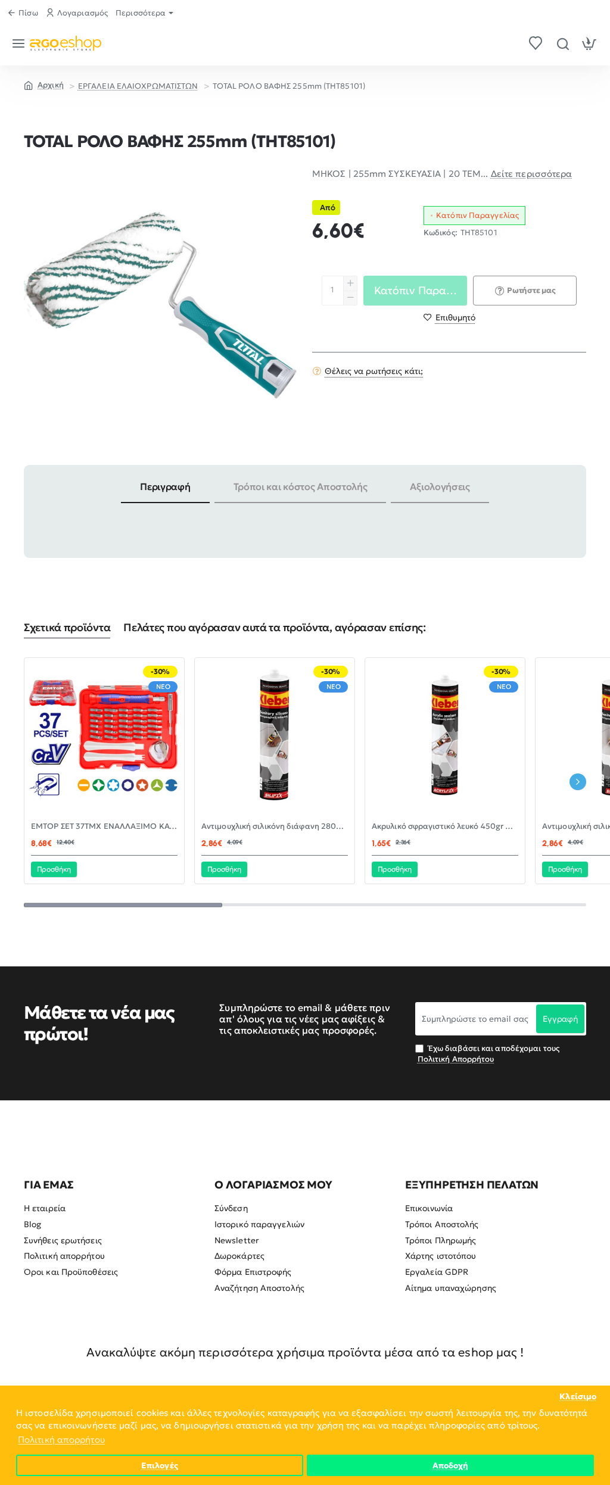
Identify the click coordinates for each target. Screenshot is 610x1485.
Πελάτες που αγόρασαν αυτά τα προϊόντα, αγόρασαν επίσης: (274, 627)
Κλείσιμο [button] (577, 1397)
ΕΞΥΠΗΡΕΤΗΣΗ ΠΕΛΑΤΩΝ (472, 1185)
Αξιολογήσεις (439, 486)
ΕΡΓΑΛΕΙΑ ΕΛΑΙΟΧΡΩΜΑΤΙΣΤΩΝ (138, 86)
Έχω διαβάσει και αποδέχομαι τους (488, 1053)
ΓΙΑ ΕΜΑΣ (48, 1185)
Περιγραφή (165, 486)
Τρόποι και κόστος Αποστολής (301, 486)
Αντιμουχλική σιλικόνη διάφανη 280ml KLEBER (274, 826)
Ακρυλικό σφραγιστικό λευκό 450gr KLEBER (445, 826)
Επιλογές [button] (159, 1466)
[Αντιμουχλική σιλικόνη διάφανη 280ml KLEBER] (274, 738)
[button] (449, 317)
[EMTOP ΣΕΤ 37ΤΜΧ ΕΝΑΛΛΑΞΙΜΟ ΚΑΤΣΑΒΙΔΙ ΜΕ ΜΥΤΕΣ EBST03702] (104, 738)
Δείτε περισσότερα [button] (531, 173)
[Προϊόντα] (20, 43)
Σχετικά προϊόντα (67, 627)
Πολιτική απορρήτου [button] (61, 1439)
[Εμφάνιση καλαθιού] (589, 43)
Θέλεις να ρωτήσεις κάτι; (374, 371)
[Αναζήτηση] (562, 43)
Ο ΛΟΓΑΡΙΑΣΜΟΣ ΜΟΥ (273, 1185)
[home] (44, 84)
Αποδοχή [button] (450, 1466)
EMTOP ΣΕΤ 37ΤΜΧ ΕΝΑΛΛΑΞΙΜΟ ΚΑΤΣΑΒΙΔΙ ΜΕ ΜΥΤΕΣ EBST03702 (104, 826)
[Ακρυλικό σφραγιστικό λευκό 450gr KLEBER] (445, 738)
